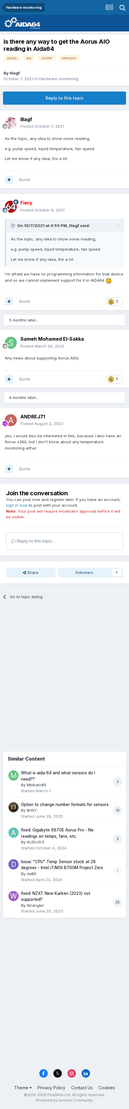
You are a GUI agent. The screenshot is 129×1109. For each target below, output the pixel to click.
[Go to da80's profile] (13, 864)
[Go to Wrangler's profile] (13, 896)
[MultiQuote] (9, 180)
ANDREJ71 (32, 417)
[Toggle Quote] (13, 225)
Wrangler (35, 905)
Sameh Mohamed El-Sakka (52, 339)
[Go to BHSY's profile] (13, 807)
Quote (24, 179)
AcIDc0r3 (35, 842)
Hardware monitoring (58, 78)
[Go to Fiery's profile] (11, 207)
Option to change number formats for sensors (65, 804)
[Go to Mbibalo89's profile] (13, 775)
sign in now (17, 505)
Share (32, 572)
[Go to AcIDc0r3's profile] (13, 833)
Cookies (106, 1087)
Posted (42, 126)
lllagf (15, 73)
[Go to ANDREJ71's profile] (11, 420)
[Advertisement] (64, 673)
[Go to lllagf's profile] (11, 123)
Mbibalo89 (36, 784)
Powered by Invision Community (64, 1100)
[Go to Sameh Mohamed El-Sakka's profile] (11, 343)
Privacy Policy (51, 1087)
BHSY (32, 810)
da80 (31, 873)
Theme (21, 1087)
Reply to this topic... (35, 540)
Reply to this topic (64, 97)
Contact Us (82, 1087)
